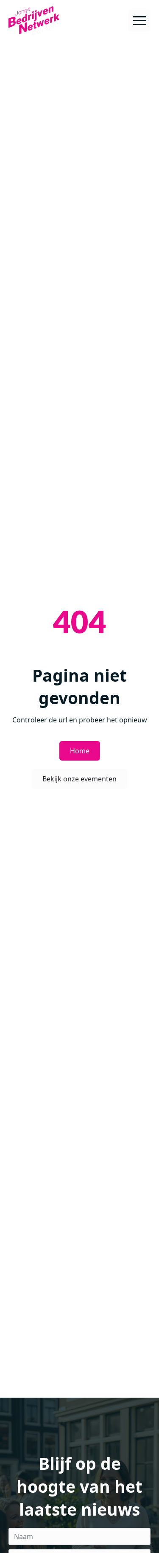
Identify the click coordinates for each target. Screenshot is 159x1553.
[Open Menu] (139, 21)
